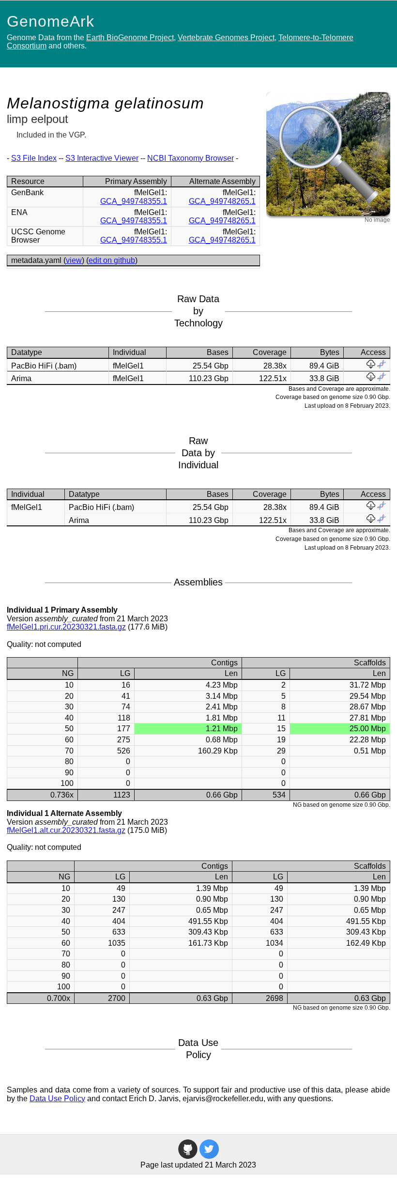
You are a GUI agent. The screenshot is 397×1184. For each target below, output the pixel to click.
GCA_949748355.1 (133, 201)
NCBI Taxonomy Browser (190, 158)
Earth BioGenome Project (130, 37)
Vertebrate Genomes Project (226, 37)
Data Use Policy (57, 1098)
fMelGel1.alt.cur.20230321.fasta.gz (66, 830)
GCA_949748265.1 (222, 201)
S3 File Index (34, 158)
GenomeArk (50, 21)
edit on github (112, 260)
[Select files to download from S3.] (370, 366)
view (74, 260)
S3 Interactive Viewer (101, 158)
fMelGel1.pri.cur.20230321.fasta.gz (66, 627)
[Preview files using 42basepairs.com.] (381, 366)
